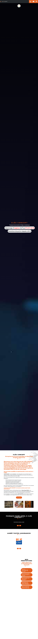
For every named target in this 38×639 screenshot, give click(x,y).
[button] (36, 1)
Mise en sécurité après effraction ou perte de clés (25, 587)
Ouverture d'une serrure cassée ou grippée (26, 575)
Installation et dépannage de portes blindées (25, 583)
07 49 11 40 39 (29, 228)
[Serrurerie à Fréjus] (19, 504)
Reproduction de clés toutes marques (25, 579)
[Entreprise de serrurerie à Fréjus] (29, 504)
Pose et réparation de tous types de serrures (25, 570)
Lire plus (19, 497)
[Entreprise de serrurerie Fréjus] (8, 504)
